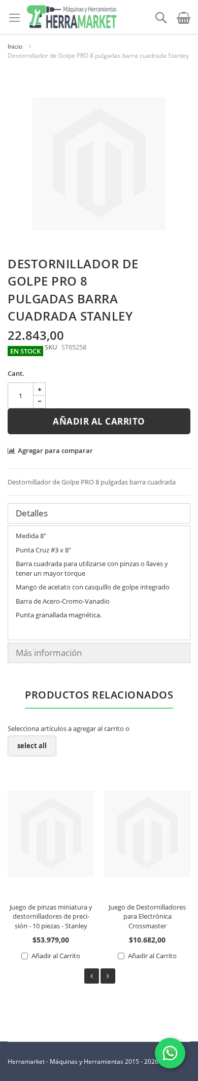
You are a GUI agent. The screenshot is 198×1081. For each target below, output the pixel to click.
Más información (49, 652)
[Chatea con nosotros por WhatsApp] (170, 1053)
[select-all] (32, 746)
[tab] (99, 513)
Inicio (15, 46)
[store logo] (71, 17)
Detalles (32, 513)
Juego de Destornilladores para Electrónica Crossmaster (147, 916)
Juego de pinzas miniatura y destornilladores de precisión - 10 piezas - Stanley (51, 916)
